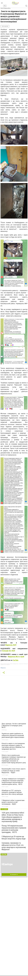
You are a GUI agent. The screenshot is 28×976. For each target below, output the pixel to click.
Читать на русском (5, 26)
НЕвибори (7, 864)
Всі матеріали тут (14, 874)
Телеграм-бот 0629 (8, 651)
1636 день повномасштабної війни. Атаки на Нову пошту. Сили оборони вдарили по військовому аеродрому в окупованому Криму (13, 817)
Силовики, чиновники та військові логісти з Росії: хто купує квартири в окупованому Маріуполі (14, 846)
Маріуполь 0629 (10, 645)
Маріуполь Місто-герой (16, 657)
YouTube (15, 660)
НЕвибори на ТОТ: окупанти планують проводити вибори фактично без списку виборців (12, 792)
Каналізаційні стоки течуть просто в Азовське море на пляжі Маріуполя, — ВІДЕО (13, 770)
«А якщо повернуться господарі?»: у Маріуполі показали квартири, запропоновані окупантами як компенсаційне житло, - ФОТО (13, 781)
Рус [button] (5, 5)
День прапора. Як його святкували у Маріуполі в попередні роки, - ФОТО (14, 725)
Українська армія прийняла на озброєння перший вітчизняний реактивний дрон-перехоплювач (13, 735)
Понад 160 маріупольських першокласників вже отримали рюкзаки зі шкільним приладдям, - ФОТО (14, 829)
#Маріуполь (3, 667)
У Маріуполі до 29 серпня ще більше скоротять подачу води (13, 837)
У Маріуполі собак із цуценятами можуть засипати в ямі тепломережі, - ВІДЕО (13, 802)
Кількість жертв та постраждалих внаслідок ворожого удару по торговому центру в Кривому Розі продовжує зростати (13, 746)
